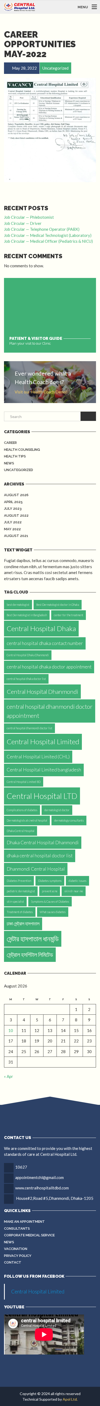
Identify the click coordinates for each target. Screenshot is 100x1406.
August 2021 (16, 536)
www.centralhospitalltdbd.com (42, 1187)
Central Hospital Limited (43, 741)
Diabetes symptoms (50, 880)
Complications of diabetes (22, 810)
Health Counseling (22, 450)
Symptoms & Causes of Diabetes (50, 901)
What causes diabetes (53, 912)
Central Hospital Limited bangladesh (44, 769)
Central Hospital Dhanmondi (42, 691)
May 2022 (12, 529)
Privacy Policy (17, 1256)
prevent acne (49, 891)
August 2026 (16, 495)
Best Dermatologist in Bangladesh (27, 615)
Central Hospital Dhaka (41, 628)
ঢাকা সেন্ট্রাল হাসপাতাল (23, 923)
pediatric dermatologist (21, 891)
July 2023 (13, 509)
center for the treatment (68, 615)
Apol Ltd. (70, 1399)
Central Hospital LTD (42, 795)
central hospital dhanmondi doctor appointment (50, 711)
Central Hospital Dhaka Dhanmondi (28, 655)
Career (10, 443)
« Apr (8, 1076)
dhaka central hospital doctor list (40, 855)
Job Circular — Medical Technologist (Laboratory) (47, 235)
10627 (21, 1167)
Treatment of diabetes (20, 912)
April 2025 (13, 502)
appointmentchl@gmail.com (39, 1177)
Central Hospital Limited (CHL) (38, 756)
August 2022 (16, 515)
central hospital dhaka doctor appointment (49, 667)
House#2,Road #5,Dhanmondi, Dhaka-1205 (54, 1198)
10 (10, 1030)
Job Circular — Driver (23, 223)
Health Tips (15, 456)
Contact (12, 1262)
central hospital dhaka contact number (45, 643)
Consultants (17, 1228)
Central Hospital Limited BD (24, 781)
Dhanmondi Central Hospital (36, 869)
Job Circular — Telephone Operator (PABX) (41, 229)
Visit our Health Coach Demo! (41, 391)
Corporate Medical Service (29, 1235)
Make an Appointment (24, 1222)
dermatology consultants (69, 820)
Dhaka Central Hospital (20, 831)
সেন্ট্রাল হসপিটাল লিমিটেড (30, 954)
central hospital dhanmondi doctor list (29, 728)
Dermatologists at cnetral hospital (27, 820)
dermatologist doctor (57, 810)
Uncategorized (18, 470)
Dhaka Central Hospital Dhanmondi (43, 842)
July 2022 (13, 522)
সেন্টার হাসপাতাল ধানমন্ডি (33, 938)
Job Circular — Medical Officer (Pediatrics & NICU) (48, 241)
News (9, 463)
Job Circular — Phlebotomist (29, 217)
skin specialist (15, 901)
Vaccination (15, 1249)
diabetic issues (77, 880)
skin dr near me (73, 891)
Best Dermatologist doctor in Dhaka (57, 604)
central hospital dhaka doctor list (26, 678)
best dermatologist (18, 604)
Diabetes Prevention (19, 880)
